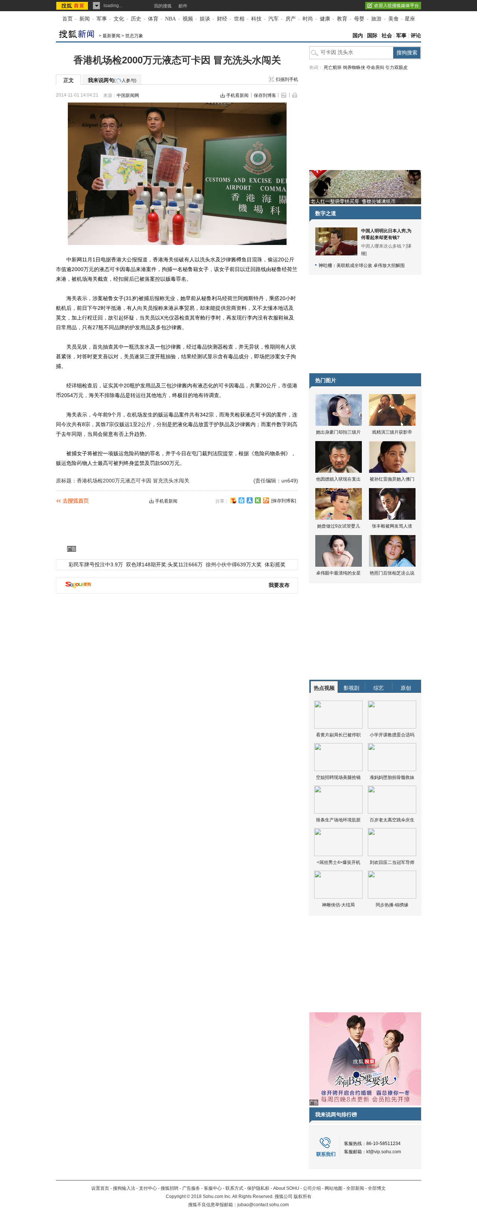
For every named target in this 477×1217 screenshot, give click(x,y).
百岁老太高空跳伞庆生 (392, 820)
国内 (358, 35)
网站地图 (333, 1188)
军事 (102, 19)
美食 (393, 19)
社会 (387, 35)
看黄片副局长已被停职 (338, 735)
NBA (170, 19)
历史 (136, 19)
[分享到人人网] (250, 500)
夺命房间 (375, 67)
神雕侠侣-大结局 (338, 905)
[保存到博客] (283, 500)
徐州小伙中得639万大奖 (234, 564)
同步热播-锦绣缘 (392, 905)
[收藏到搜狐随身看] (258, 500)
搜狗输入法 (124, 1188)
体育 (153, 19)
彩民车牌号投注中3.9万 (96, 564)
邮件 (183, 6)
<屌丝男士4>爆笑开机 (338, 862)
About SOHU (286, 1188)
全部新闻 (355, 1188)
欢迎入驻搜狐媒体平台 (396, 5)
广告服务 (191, 1188)
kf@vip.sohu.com (383, 1151)
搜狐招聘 (170, 1188)
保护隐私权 (258, 1188)
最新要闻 (111, 35)
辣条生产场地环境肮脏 (338, 820)
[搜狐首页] (72, 5)
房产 (290, 19)
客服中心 (213, 1188)
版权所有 (303, 1196)
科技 (256, 19)
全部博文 (377, 1188)
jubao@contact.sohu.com (263, 1204)
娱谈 (205, 19)
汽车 (273, 19)
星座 (410, 19)
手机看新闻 (237, 95)
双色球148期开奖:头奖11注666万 (164, 564)
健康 (325, 19)
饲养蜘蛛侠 (354, 67)
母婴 (359, 19)
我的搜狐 (163, 6)
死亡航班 (333, 67)
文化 (119, 19)
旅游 (376, 19)
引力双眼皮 (396, 67)
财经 (222, 19)
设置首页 (100, 1188)
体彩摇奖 (275, 564)
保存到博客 (265, 95)
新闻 (84, 19)
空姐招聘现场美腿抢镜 (338, 777)
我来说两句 (112, 80)
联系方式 (234, 1188)
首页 (67, 19)
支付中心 (148, 1188)
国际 (372, 35)
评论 (416, 35)
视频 (188, 19)
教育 (342, 19)
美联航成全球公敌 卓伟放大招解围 (371, 265)
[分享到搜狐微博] (233, 500)
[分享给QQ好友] (241, 500)
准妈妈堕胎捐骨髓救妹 (392, 777)
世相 (239, 19)
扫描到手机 (287, 79)
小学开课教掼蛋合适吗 (392, 735)
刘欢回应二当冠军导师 (392, 862)
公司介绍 (312, 1188)
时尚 (308, 19)
